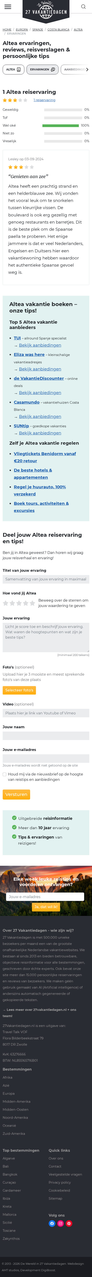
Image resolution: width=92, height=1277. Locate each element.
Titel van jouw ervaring (24, 570)
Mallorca (9, 1215)
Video (8, 704)
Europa (22, 29)
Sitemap (55, 1199)
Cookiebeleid (59, 1191)
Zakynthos (11, 1239)
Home (7, 29)
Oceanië (9, 1126)
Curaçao (9, 1182)
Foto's (8, 667)
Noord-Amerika (15, 1118)
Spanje (37, 29)
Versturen (16, 794)
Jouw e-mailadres (19, 750)
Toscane (9, 1231)
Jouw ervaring (16, 618)
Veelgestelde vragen (65, 1174)
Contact (55, 1166)
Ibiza (6, 1199)
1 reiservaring (44, 100)
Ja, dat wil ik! (46, 907)
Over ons (56, 1158)
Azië (6, 1086)
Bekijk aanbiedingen (40, 345)
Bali (6, 1166)
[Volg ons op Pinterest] (69, 1223)
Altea (78, 29)
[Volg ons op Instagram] (60, 1223)
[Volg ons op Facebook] (52, 1223)
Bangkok (10, 1174)
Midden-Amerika (16, 1102)
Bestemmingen (17, 1069)
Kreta (7, 1207)
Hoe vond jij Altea (19, 593)
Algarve (9, 1158)
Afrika (7, 1077)
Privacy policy (60, 1182)
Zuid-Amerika (14, 1134)
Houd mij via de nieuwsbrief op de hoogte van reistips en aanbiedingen (45, 777)
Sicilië (7, 1223)
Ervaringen (40, 69)
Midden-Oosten (16, 1110)
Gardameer (12, 1191)
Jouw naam (14, 727)
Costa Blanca (58, 29)
